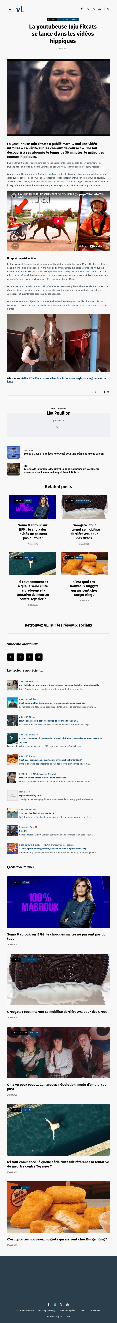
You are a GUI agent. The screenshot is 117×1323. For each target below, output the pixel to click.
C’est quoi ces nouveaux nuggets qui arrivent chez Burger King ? (50, 760)
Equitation (63, 19)
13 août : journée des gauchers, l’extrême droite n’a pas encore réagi (52, 848)
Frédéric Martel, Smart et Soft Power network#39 (43, 777)
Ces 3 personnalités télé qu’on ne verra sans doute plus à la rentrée (52, 703)
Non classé (24, 791)
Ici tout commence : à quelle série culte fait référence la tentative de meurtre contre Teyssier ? (33, 590)
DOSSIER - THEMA (27, 774)
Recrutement (95, 1310)
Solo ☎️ (34, 827)
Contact (82, 1310)
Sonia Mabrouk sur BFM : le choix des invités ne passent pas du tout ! (33, 531)
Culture (28, 845)
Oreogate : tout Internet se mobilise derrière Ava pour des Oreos (84, 531)
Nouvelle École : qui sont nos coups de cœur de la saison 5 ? (48, 721)
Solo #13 (23, 831)
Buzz (21, 845)
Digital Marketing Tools (30, 795)
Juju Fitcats (53, 174)
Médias (28, 501)
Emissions (42, 774)
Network (52, 774)
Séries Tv (29, 557)
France (74, 19)
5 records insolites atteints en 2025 (36, 813)
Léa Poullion (58, 413)
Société (32, 809)
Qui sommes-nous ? (25, 1310)
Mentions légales (67, 1310)
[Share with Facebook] (104, 392)
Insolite (61, 845)
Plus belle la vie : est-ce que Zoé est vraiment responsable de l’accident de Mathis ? (59, 685)
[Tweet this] (108, 392)
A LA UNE (52, 19)
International (82, 501)
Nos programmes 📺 (47, 1310)
